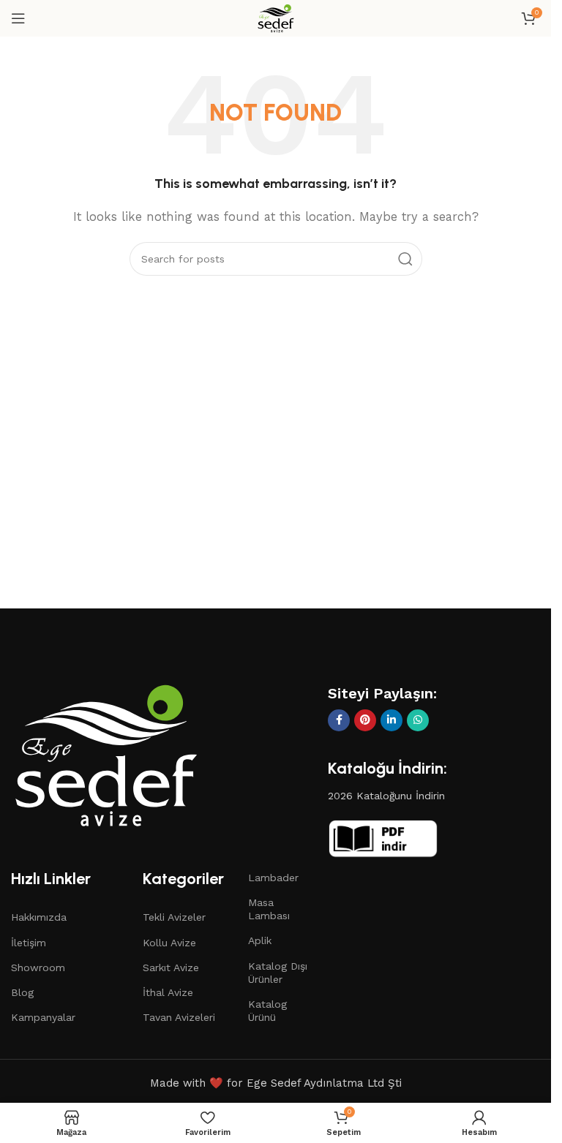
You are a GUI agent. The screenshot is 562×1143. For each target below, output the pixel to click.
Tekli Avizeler (174, 917)
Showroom (38, 967)
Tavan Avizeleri (179, 1017)
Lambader (273, 877)
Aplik (259, 940)
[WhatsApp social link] (418, 720)
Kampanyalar (43, 1017)
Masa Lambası (269, 909)
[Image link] (106, 754)
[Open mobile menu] (18, 18)
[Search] (405, 259)
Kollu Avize (169, 942)
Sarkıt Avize (171, 967)
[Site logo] (276, 17)
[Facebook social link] (339, 720)
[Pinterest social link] (365, 720)
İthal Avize (168, 992)
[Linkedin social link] (391, 720)
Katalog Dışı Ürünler (277, 972)
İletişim (28, 942)
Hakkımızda (39, 917)
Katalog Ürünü (267, 1010)
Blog (22, 992)
